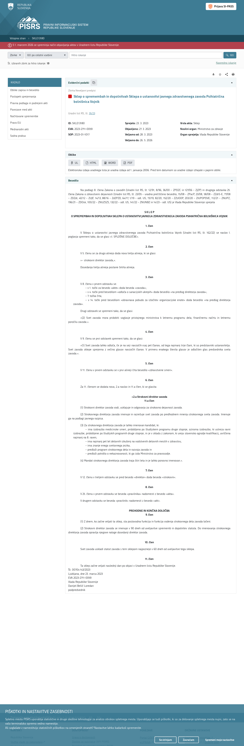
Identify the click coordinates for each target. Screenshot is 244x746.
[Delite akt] (226, 74)
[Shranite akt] (220, 74)
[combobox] (46, 55)
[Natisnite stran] (233, 74)
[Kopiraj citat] (94, 82)
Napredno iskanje (226, 62)
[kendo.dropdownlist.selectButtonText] (64, 55)
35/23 (92, 113)
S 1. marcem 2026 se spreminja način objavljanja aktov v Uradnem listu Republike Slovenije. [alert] (66, 45)
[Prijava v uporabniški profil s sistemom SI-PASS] (221, 6)
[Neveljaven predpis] (70, 96)
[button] (150, 82)
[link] (18, 38)
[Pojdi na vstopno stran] (19, 9)
